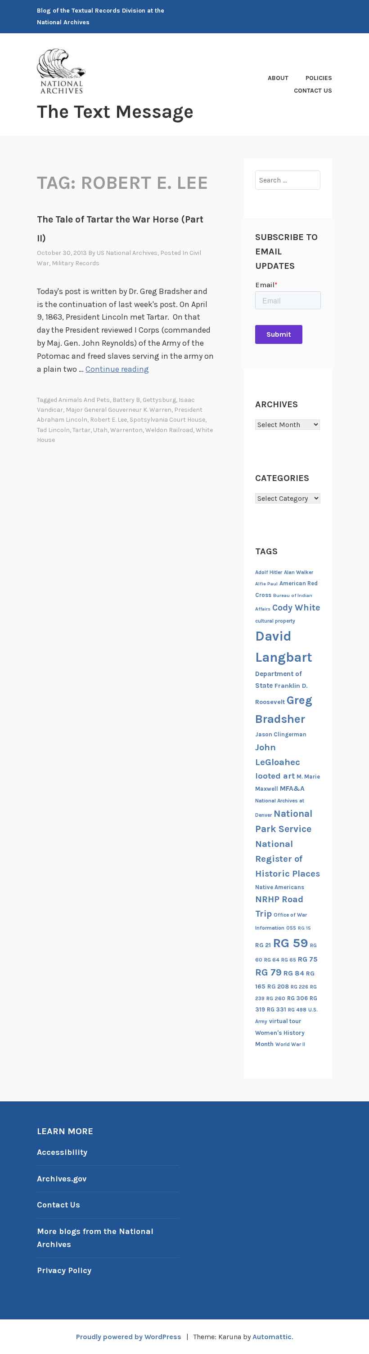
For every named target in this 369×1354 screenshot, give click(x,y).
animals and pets (84, 400)
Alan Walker (298, 572)
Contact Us (313, 90)
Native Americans (279, 887)
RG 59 (290, 942)
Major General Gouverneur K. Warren (118, 410)
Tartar (81, 430)
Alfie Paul (266, 584)
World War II (290, 1044)
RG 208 (278, 986)
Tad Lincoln (53, 430)
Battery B (126, 400)
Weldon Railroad (169, 430)
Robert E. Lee (108, 419)
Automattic (272, 1336)
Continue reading (117, 369)
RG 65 (288, 960)
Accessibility (62, 1152)
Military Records (75, 263)
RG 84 (294, 973)
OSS (291, 928)
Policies (319, 78)
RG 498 (297, 1010)
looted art (275, 776)
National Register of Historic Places (287, 858)
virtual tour (285, 1021)
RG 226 (299, 987)
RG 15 (304, 928)
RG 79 (268, 972)
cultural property (275, 621)
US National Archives (127, 253)
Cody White (296, 607)
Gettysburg (159, 400)
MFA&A (292, 788)
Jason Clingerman (280, 734)
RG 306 (297, 998)
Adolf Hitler (268, 572)
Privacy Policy (64, 1270)
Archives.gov (61, 1179)
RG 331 (276, 1009)
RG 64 (271, 960)
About (278, 78)
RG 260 (275, 998)
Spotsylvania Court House (167, 419)
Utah (100, 430)
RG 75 (308, 959)
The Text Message (115, 111)
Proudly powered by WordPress (128, 1336)
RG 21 (263, 945)
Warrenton (126, 430)
